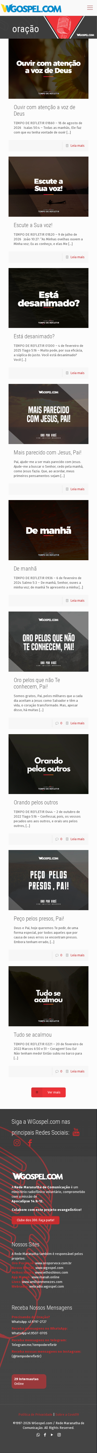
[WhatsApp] (38, 1435)
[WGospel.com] (31, 7)
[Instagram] (59, 1435)
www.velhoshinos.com (51, 1272)
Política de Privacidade (35, 1414)
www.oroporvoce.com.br (53, 1263)
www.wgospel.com (49, 1268)
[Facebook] (45, 1435)
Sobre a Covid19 (67, 1414)
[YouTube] (52, 1435)
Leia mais (77, 146)
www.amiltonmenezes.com (42, 1282)
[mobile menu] (90, 7)
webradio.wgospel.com (46, 1286)
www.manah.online (45, 1277)
